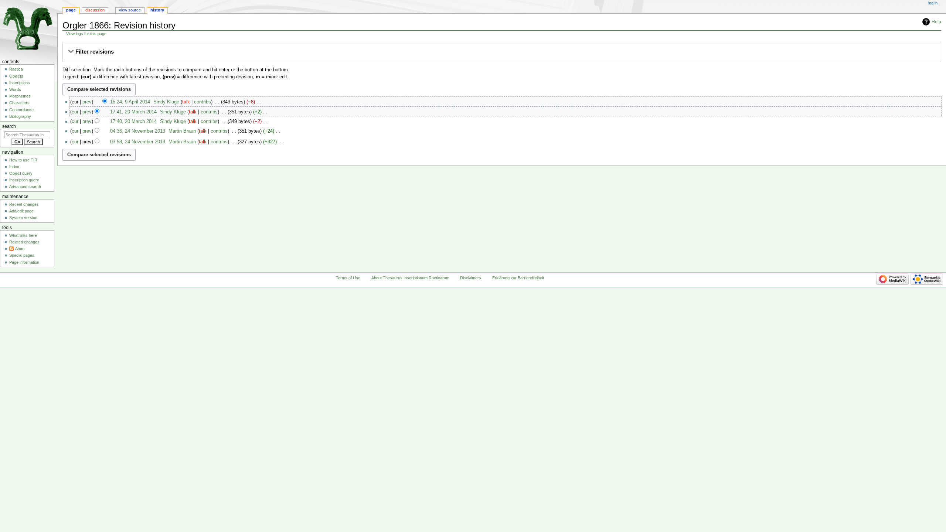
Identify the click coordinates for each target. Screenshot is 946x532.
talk (186, 102)
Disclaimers (470, 278)
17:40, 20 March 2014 (133, 121)
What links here (23, 235)
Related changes (24, 242)
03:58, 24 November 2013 (137, 141)
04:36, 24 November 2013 (137, 131)
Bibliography (20, 116)
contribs (202, 102)
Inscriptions (19, 83)
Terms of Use (348, 278)
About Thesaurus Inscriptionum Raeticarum (410, 278)
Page (71, 10)
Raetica (16, 69)
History (157, 10)
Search (9, 126)
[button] (501, 51)
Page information (24, 262)
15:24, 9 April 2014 (130, 102)
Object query (21, 173)
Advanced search (25, 186)
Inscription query (24, 180)
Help (936, 21)
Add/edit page (21, 211)
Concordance (21, 110)
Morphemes (20, 96)
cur (75, 112)
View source (130, 10)
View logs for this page (86, 33)
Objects (16, 76)
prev (87, 102)
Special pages (21, 255)
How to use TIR (23, 160)
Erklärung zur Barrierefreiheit (518, 278)
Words (15, 89)
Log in (933, 3)
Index (14, 166)
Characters (19, 102)
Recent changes (24, 204)
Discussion (95, 10)
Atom (19, 248)
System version (23, 217)
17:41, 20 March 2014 (133, 112)
